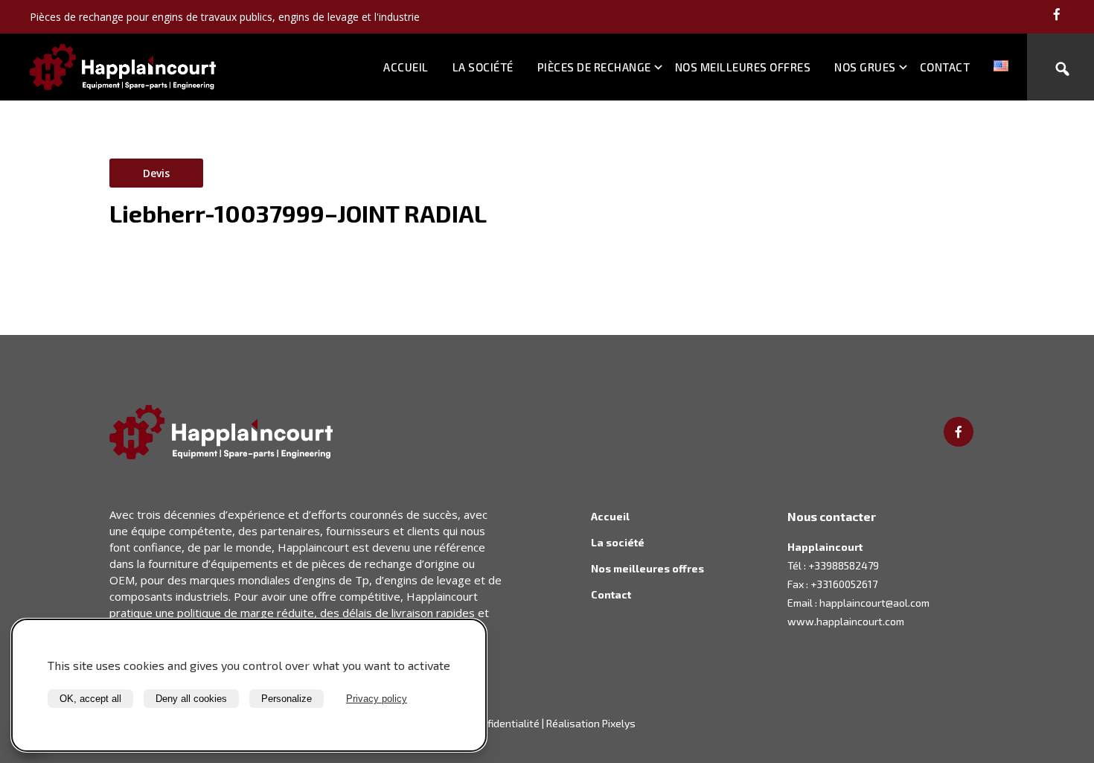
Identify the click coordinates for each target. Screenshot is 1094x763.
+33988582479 (843, 565)
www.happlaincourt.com (845, 621)
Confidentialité (505, 723)
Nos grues (865, 67)
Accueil (406, 67)
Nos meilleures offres (743, 67)
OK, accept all (90, 698)
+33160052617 (843, 584)
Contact (945, 67)
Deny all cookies (191, 698)
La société (483, 67)
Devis (156, 173)
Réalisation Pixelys (591, 723)
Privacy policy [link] (376, 698)
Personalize (286, 698)
